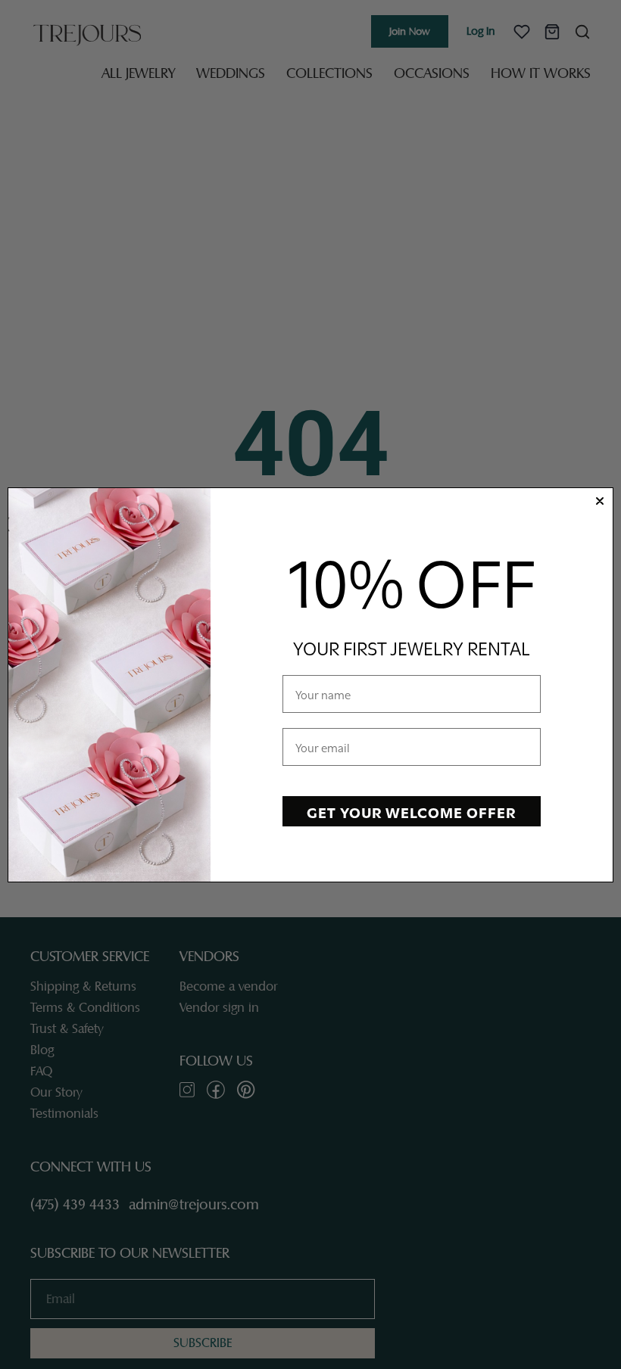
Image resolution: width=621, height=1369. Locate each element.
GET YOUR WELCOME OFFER (411, 811)
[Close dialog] (599, 501)
